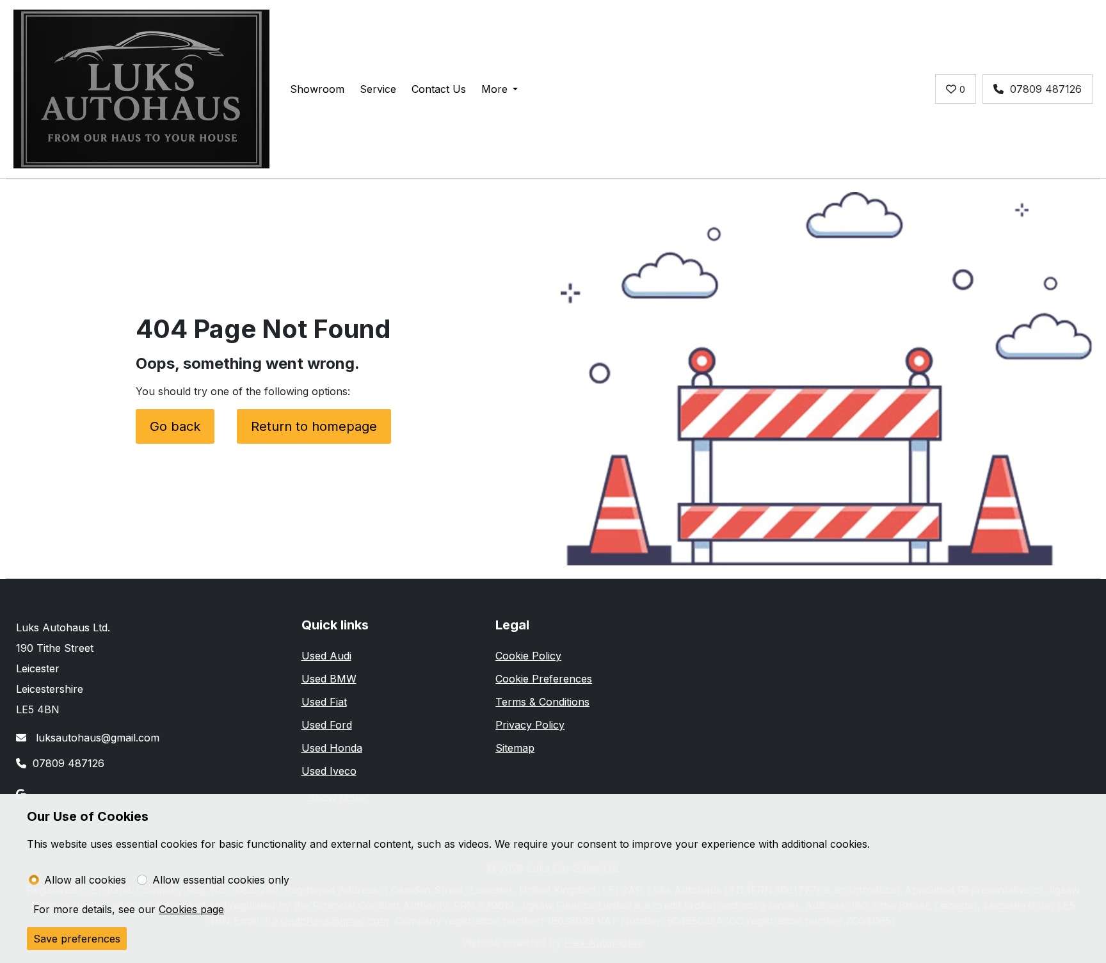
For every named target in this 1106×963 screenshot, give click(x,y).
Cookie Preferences (543, 678)
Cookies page (191, 909)
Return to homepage (314, 426)
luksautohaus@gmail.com (96, 737)
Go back (175, 426)
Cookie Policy (528, 655)
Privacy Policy (530, 724)
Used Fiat (324, 701)
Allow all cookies (85, 879)
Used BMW (329, 678)
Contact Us (439, 89)
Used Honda (331, 747)
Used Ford (326, 724)
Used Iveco (329, 771)
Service (378, 89)
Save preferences (76, 938)
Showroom (317, 89)
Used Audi (326, 655)
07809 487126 (1046, 89)
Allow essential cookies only (220, 879)
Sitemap (514, 747)
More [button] (494, 89)
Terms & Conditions (542, 701)
